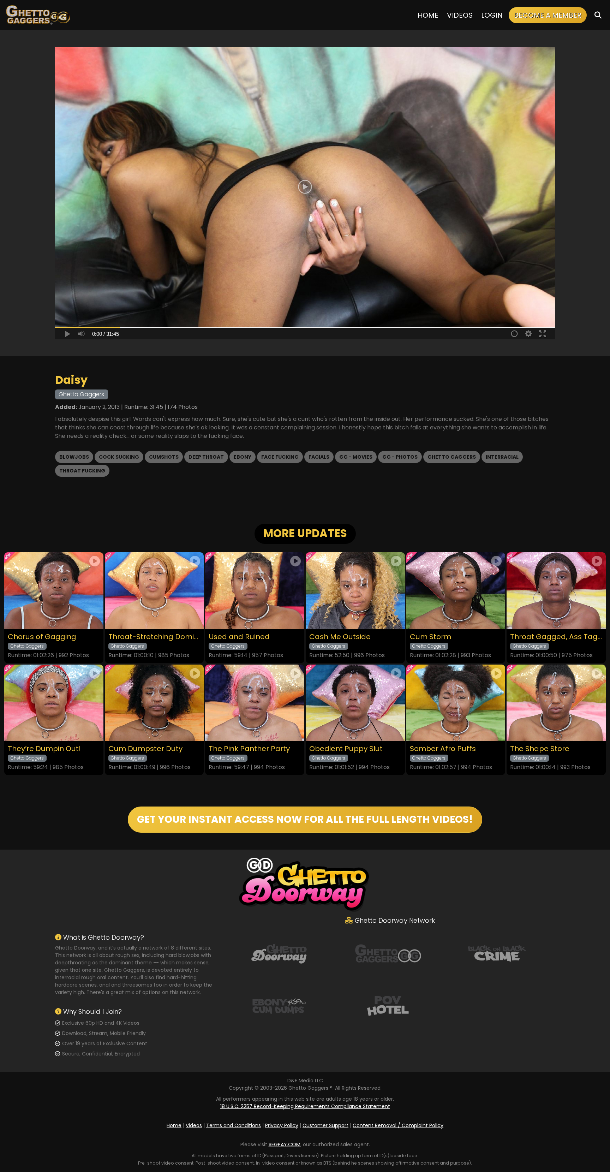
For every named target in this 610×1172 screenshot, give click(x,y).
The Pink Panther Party (249, 748)
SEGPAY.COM (284, 1144)
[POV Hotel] (388, 1005)
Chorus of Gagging (42, 636)
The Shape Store (539, 748)
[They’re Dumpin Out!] (53, 703)
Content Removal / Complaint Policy (398, 1125)
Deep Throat (206, 456)
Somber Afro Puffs (443, 748)
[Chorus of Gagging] (53, 590)
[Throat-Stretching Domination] (154, 590)
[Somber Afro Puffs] (456, 703)
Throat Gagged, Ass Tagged (556, 636)
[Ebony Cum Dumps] (279, 1005)
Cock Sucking (119, 456)
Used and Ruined (239, 636)
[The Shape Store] (556, 703)
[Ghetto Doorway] (279, 952)
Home (428, 15)
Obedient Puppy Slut (346, 748)
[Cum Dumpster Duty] (154, 703)
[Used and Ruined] (254, 590)
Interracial (502, 456)
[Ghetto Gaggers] (388, 952)
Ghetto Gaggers (451, 456)
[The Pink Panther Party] (254, 703)
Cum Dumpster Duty (145, 748)
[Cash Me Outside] (355, 590)
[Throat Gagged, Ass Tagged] (556, 590)
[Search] (598, 15)
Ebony (242, 456)
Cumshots (164, 456)
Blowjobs (74, 456)
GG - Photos (400, 456)
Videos (460, 15)
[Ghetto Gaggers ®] (37, 15)
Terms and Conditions (233, 1125)
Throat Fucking (82, 470)
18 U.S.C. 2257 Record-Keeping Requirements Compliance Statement (305, 1106)
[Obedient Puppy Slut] (355, 703)
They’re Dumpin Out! (44, 748)
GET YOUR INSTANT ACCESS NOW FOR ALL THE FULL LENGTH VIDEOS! (305, 819)
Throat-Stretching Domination (154, 636)
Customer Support (325, 1125)
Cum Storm (430, 636)
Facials (319, 456)
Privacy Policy (281, 1125)
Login (492, 15)
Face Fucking (280, 456)
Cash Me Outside (340, 636)
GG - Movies (355, 456)
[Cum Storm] (456, 590)
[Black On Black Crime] (497, 952)
